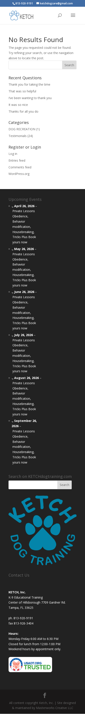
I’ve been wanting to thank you (30, 98)
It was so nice (18, 105)
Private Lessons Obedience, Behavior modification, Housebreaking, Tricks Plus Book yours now (24, 226)
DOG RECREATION (21, 129)
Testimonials (17, 136)
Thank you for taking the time (29, 84)
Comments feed (19, 167)
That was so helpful (22, 91)
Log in (12, 154)
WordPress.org (18, 174)
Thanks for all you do (23, 111)
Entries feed (16, 160)
